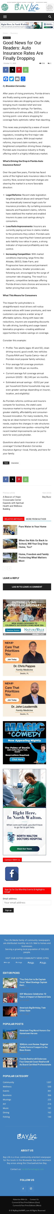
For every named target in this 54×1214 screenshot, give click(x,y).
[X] (12, 70)
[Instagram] (31, 1189)
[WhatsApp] (26, 70)
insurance (15, 463)
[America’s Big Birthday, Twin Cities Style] (10, 1011)
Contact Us (34, 1199)
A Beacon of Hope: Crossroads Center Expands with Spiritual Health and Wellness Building (13, 503)
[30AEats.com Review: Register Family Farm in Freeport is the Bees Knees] (10, 1048)
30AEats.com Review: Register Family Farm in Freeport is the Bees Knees (34, 1047)
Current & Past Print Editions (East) (26, 1202)
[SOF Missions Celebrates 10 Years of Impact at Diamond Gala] (10, 998)
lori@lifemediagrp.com (33, 1169)
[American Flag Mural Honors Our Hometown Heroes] (10, 1034)
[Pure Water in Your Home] (10, 530)
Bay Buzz (46, 497)
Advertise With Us (20, 1199)
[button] (5, 17)
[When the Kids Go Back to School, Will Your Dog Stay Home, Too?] (10, 544)
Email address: (10, 898)
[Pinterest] (19, 70)
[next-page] (9, 568)
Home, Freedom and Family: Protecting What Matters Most (34, 557)
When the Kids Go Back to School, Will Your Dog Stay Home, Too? (33, 543)
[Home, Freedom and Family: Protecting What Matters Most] (10, 558)
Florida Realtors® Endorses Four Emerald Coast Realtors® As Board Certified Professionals (35, 1062)
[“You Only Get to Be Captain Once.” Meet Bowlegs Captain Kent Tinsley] (10, 983)
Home (5, 33)
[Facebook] (6, 70)
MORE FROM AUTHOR (36, 519)
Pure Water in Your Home (32, 526)
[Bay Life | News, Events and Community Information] (27, 6)
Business (14, 33)
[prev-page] (4, 568)
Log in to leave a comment (27, 587)
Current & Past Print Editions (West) (27, 1205)
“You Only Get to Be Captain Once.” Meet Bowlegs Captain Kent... (33, 982)
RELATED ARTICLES (14, 519)
